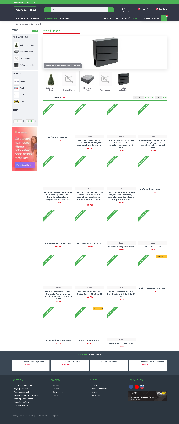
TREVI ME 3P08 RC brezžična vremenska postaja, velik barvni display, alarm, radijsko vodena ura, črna (58, 196)
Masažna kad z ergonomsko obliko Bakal (153, 362)
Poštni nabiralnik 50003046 (152, 288)
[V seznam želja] (56, 134)
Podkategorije (20, 37)
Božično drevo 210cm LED (89, 243)
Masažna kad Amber (71, 362)
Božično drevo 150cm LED (152, 189)
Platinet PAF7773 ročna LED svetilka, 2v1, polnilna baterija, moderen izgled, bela (152, 144)
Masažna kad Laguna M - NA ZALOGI (36, 362)
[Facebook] (131, 387)
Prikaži (159, 98)
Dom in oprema (22, 24)
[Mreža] (44, 97)
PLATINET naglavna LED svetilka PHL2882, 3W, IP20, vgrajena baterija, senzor (89, 142)
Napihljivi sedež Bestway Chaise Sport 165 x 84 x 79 (89, 292)
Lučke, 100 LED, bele (153, 247)
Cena (15, 110)
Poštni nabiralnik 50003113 (58, 340)
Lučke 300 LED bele (57, 137)
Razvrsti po (138, 98)
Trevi (57, 189)
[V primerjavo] (60, 135)
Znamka (17, 73)
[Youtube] (137, 387)
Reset (36, 31)
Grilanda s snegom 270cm (121, 247)
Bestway (58, 288)
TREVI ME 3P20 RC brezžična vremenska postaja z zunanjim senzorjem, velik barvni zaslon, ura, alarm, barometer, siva (89, 197)
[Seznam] (47, 97)
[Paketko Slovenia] (142, 387)
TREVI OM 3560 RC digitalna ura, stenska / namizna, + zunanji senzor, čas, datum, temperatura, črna (121, 196)
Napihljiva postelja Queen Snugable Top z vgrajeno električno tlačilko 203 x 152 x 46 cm (57, 295)
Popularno (95, 355)
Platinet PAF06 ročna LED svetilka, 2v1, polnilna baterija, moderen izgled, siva (121, 144)
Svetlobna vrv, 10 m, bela (121, 343)
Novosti (82, 355)
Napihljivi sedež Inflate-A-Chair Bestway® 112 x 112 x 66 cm (121, 293)
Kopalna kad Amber (110, 362)
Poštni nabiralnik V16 (89, 340)
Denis (121, 243)
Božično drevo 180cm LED (58, 243)
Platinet (89, 137)
